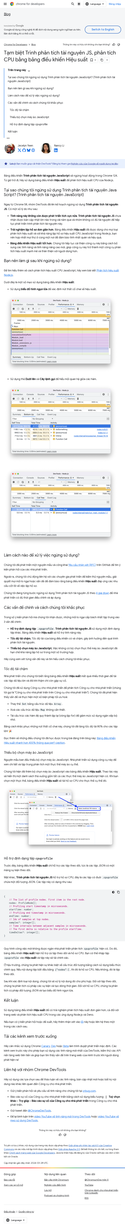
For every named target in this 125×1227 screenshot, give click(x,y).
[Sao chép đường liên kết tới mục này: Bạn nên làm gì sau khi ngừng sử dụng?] (74, 261)
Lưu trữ (47, 1190)
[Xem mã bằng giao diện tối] (113, 892)
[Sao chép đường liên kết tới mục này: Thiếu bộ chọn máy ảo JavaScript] (56, 753)
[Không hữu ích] (118, 44)
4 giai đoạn (102, 593)
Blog (7, 14)
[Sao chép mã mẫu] (118, 892)
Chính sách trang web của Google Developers (32, 1152)
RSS (87, 1198)
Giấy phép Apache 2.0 (69, 1149)
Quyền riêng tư (26, 1211)
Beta (66, 1046)
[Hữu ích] (113, 44)
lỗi (82, 1022)
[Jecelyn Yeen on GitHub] (24, 151)
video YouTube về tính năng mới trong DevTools (62, 1116)
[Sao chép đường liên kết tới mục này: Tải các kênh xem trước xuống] (59, 1037)
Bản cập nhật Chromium (56, 1179)
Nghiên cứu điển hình (55, 1185)
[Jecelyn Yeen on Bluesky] (28, 151)
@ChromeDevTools (39, 1110)
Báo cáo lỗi (9, 1179)
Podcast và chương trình (56, 1195)
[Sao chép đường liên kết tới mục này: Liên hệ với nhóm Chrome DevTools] (69, 1070)
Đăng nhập (115, 3)
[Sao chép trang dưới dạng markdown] (102, 60)
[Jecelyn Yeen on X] (19, 151)
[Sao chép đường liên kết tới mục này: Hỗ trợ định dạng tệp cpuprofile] (56, 859)
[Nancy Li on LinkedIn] (56, 151)
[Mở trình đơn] (5, 4)
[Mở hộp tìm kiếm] (73, 4)
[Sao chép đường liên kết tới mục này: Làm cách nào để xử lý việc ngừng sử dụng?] (82, 556)
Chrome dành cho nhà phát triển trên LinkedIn (101, 1191)
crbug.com (89, 1091)
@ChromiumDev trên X (97, 1179)
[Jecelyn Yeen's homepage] (33, 151)
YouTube (89, 1185)
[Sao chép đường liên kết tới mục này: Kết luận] (21, 1001)
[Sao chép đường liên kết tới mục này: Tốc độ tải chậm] (31, 669)
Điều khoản (9, 1211)
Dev (53, 1046)
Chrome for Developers (15, 44)
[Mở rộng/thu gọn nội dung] (29, 71)
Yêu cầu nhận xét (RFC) (82, 565)
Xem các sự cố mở (13, 1185)
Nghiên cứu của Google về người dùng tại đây (94, 163)
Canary (45, 1046)
